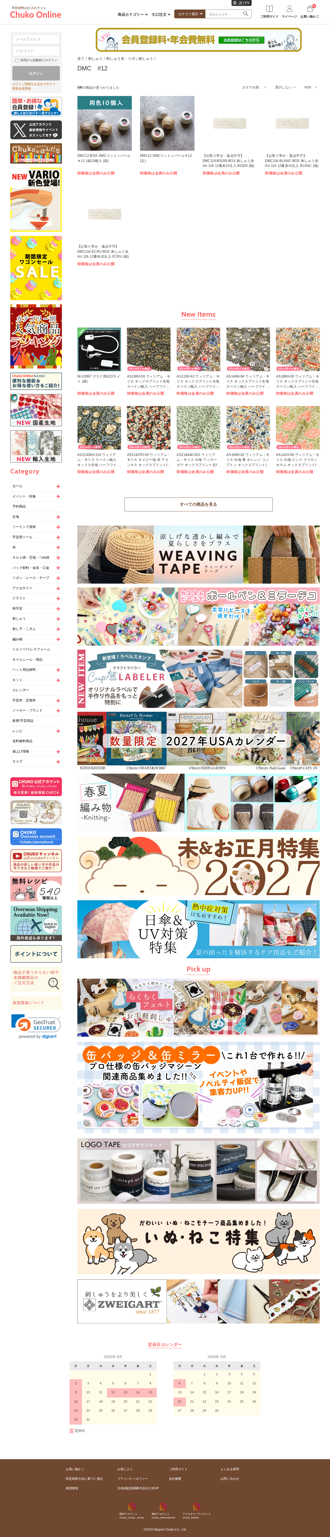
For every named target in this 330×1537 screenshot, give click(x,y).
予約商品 (19, 506)
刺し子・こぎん (24, 629)
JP (241, 3)
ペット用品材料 (24, 670)
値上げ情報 (20, 751)
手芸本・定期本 (24, 700)
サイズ (17, 761)
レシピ (17, 731)
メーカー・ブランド (27, 710)
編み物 (17, 639)
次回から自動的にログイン (38, 60)
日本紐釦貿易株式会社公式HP (138, 1488)
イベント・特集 (24, 496)
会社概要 (175, 1479)
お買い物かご (75, 1469)
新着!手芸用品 (23, 721)
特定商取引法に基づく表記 (84, 1479)
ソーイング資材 (24, 527)
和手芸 (17, 608)
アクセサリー (22, 588)
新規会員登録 (21, 88)
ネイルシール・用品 (27, 659)
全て (81, 58)
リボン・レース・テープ (30, 578)
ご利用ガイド (178, 1469)
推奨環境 (72, 1488)
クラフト (19, 598)
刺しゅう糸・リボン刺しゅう (129, 58)
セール (17, 486)
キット (17, 680)
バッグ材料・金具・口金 (30, 568)
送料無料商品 (22, 741)
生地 (15, 517)
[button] (36, 1027)
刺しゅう (19, 618)
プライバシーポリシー (132, 1479)
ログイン (36, 73)
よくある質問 (229, 1469)
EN (247, 3)
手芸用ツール (22, 537)
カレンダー (20, 690)
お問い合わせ (229, 1479)
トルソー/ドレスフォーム (31, 649)
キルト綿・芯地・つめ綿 (30, 557)
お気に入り (125, 1469)
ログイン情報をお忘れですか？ (34, 84)
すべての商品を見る (198, 504)
